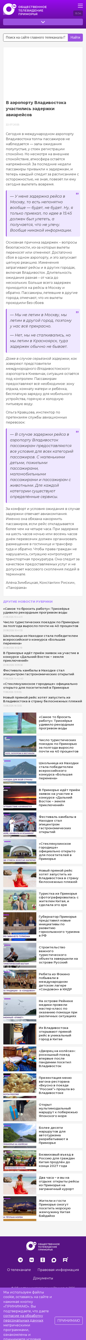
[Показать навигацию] (80, 6)
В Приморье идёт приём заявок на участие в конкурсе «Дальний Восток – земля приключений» (41, 656)
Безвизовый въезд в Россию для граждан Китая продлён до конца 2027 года (57, 1160)
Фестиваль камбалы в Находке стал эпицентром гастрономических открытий (38, 672)
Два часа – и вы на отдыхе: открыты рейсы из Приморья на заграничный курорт (59, 1183)
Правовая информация (58, 1270)
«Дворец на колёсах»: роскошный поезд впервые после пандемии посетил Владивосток (57, 1058)
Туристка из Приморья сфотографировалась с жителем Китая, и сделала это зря (58, 899)
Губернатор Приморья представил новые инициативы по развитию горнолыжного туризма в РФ (59, 926)
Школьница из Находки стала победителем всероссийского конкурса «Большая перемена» (40, 639)
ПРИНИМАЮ (68, 1321)
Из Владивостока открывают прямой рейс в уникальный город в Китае (55, 1033)
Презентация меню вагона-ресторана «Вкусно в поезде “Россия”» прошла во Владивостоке (57, 1085)
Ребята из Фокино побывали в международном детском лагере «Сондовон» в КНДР (55, 981)
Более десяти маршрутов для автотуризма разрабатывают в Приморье (53, 1135)
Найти (75, 37)
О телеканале (19, 1270)
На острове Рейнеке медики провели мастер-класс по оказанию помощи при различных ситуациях (58, 1008)
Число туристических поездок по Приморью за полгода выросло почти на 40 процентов (41, 624)
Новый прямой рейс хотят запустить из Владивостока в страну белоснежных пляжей (42, 699)
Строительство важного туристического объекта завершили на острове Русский (58, 954)
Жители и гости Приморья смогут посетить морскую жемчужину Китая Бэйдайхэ (55, 1208)
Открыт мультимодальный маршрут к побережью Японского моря (58, 1110)
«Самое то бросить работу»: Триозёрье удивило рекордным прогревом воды (36, 610)
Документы (43, 1278)
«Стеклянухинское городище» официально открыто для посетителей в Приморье (40, 686)
